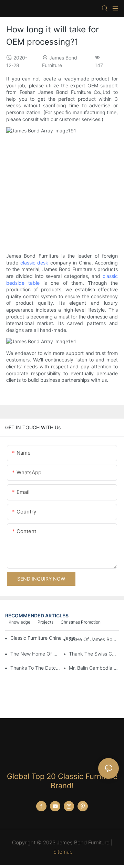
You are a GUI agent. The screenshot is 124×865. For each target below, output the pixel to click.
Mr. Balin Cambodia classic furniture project (94, 668)
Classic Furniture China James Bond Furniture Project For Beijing (45, 638)
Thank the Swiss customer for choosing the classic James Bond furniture (94, 654)
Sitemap (63, 851)
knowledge (19, 622)
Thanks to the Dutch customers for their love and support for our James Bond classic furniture (35, 668)
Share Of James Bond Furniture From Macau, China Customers (94, 639)
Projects (45, 622)
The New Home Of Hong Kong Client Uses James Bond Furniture (35, 654)
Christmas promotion (81, 622)
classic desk (34, 263)
